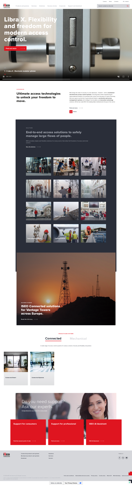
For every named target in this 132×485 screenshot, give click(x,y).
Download (23, 458)
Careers (105, 1)
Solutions (51, 453)
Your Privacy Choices (71, 483)
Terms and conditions (69, 475)
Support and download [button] (75, 6)
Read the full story (26, 319)
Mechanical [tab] (78, 339)
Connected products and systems (30, 453)
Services (51, 456)
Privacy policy (94, 475)
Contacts (116, 1)
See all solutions (30, 147)
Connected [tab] (53, 338)
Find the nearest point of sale (22, 441)
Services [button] (34, 6)
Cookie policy (102, 475)
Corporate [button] (62, 6)
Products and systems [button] (22, 6)
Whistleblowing (116, 475)
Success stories (52, 6)
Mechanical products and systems (30, 456)
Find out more (11, 48)
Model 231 (109, 475)
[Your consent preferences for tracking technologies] (129, 482)
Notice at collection (56, 483)
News (110, 1)
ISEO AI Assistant (94, 441)
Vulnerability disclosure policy (82, 475)
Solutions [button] (42, 6)
